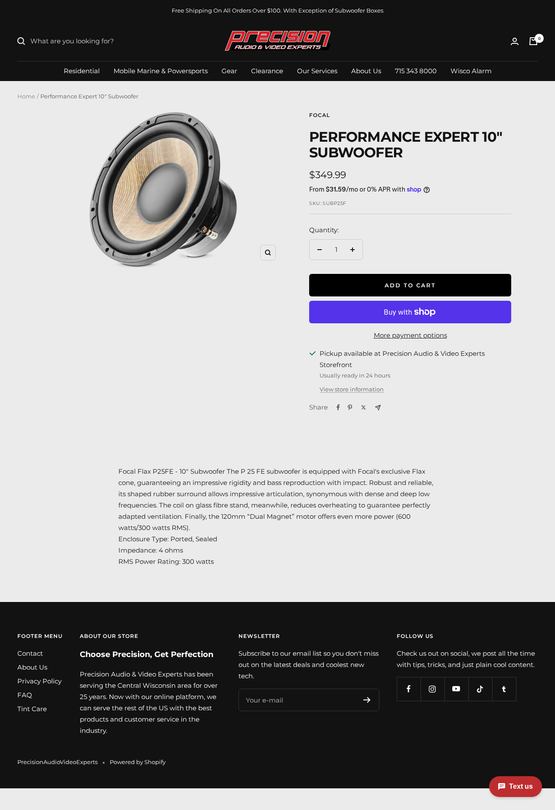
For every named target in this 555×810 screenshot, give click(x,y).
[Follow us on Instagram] (432, 689)
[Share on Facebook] (338, 407)
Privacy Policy (39, 681)
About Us (366, 70)
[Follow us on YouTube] (456, 689)
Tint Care (32, 709)
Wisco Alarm (471, 70)
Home (26, 96)
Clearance (267, 70)
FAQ (24, 695)
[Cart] (533, 41)
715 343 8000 (416, 70)
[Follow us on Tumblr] (504, 689)
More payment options (410, 335)
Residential (82, 70)
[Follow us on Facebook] (409, 689)
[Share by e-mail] (378, 407)
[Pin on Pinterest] (350, 407)
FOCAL (319, 115)
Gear (229, 70)
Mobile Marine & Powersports (161, 70)
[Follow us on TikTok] (480, 689)
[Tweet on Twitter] (363, 407)
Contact (30, 653)
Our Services (317, 70)
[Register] (367, 700)
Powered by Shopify (138, 761)
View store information (352, 389)
